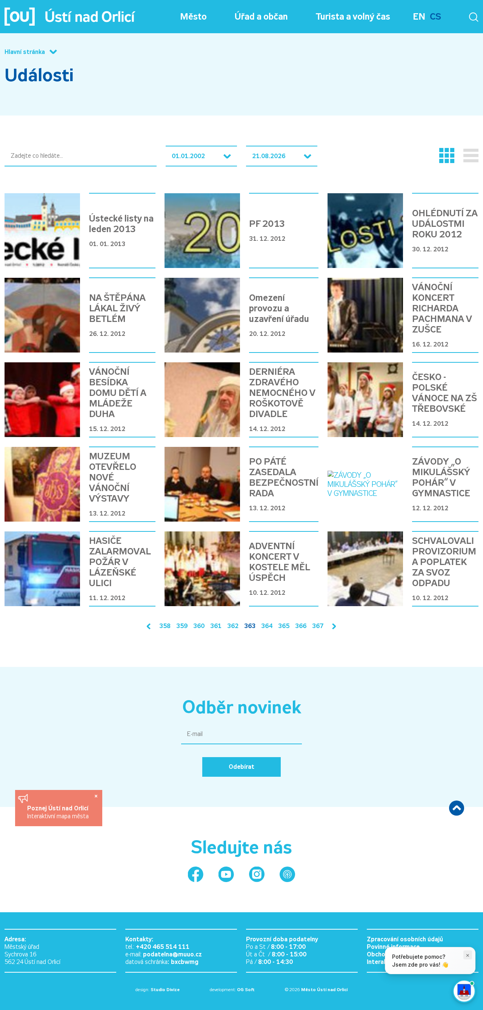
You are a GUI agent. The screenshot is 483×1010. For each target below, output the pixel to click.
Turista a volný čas (353, 16)
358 (165, 626)
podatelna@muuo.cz (172, 954)
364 (266, 626)
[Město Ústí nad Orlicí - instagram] (257, 874)
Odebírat (241, 766)
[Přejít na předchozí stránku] (150, 626)
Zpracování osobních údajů (405, 939)
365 (283, 626)
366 (300, 626)
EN (419, 16)
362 (232, 626)
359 (182, 626)
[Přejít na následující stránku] (332, 626)
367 (317, 626)
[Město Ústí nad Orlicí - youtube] (226, 874)
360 (199, 626)
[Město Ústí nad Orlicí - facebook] (195, 874)
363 (249, 626)
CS (435, 16)
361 (216, 626)
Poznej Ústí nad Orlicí (58, 808)
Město (193, 16)
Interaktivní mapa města (58, 816)
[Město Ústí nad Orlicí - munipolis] (287, 874)
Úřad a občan (261, 16)
